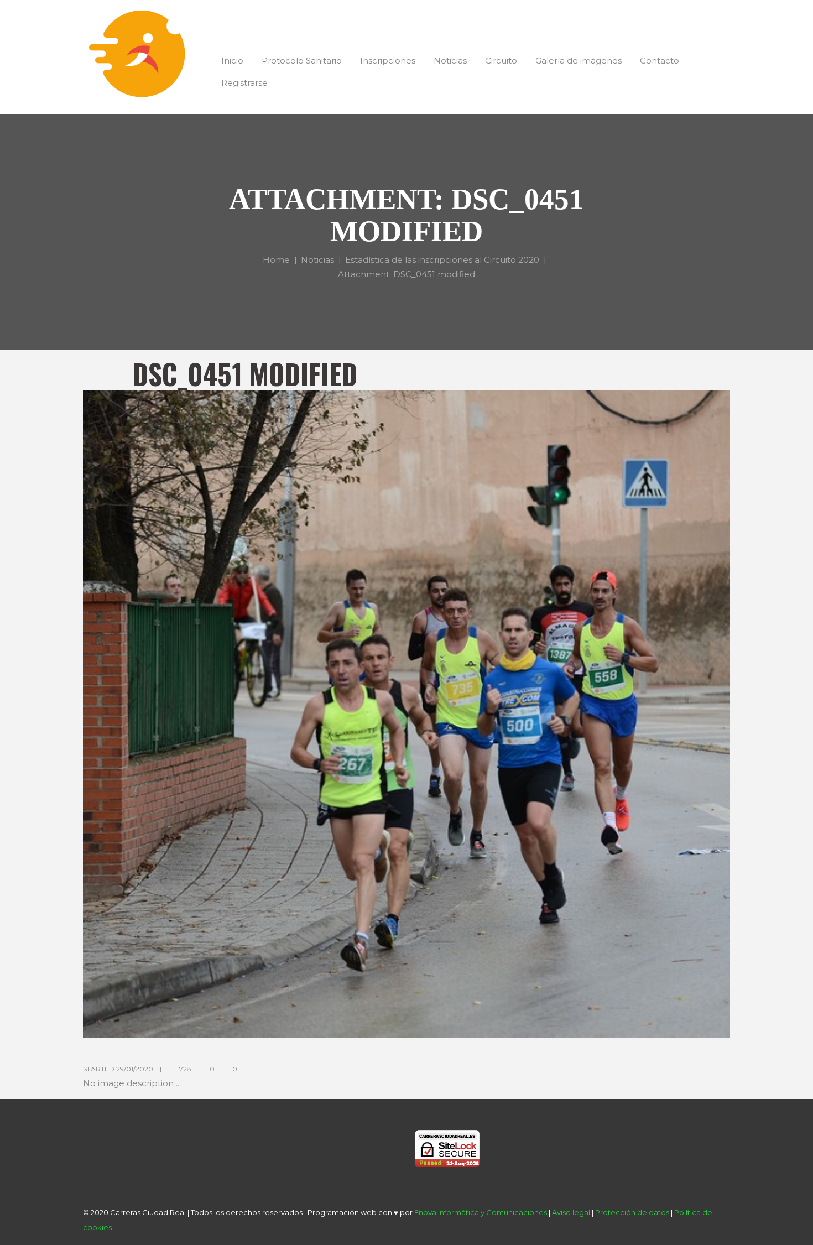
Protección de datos (632, 1212)
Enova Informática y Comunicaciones (480, 1212)
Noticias (317, 259)
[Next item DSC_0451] (568, 714)
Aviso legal (571, 1212)
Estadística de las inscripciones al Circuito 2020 (442, 259)
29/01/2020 (134, 1069)
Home (276, 259)
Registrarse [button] (244, 82)
